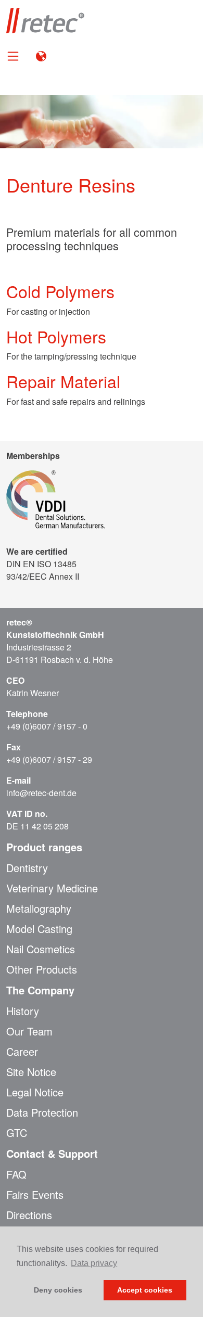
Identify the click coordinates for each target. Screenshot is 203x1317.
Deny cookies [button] (58, 1290)
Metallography (38, 908)
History (22, 1011)
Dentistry (27, 868)
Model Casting (39, 929)
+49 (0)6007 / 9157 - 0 (46, 726)
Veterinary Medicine (52, 888)
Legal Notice (35, 1092)
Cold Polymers (60, 291)
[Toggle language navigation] (41, 55)
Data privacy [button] (94, 1263)
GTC (16, 1133)
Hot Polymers (56, 336)
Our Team (29, 1031)
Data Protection (42, 1112)
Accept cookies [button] (144, 1290)
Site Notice (31, 1072)
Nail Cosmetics (40, 949)
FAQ (16, 1174)
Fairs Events (35, 1194)
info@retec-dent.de (41, 793)
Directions (29, 1215)
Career (22, 1051)
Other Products (41, 969)
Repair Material (63, 381)
